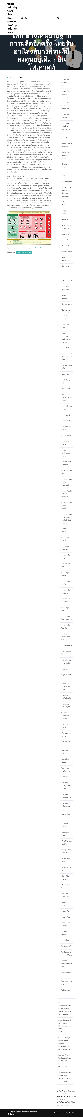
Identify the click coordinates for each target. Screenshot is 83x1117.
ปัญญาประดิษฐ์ (66, 669)
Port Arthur (65, 275)
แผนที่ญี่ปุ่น (65, 940)
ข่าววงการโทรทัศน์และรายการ (65, 453)
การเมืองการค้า (66, 389)
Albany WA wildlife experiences (65, 105)
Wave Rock (65, 348)
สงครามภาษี (65, 777)
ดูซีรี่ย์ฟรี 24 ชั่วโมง (64, 1091)
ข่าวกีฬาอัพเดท (66, 435)
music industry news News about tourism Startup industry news (12, 18)
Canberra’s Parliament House (65, 155)
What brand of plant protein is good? (66, 356)
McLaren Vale (66, 246)
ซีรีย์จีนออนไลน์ (62, 1097)
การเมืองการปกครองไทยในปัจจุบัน (66, 397)
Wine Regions (66, 374)
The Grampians (66, 304)
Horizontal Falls (66, 181)
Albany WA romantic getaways (65, 94)
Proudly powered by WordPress (65, 1113)
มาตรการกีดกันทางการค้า (64, 79)
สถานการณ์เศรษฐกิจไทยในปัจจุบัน (66, 786)
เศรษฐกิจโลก (65, 911)
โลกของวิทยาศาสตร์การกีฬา (66, 964)
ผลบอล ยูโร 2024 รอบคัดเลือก (65, 686)
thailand (38, 248)
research (31, 248)
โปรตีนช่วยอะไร (66, 946)
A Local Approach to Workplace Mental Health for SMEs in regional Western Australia (64, 1026)
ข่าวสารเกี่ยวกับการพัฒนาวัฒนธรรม (66, 494)
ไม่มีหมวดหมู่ (65, 990)
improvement (15, 248)
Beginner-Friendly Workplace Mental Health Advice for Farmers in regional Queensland (65, 1061)
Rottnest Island (66, 281)
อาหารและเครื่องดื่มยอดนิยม (65, 806)
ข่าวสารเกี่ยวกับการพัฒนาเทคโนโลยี (66, 505)
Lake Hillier (65, 219)
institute (24, 248)
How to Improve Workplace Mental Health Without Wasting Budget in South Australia (64, 1008)
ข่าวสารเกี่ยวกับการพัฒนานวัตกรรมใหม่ (66, 482)
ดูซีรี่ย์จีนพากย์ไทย (63, 1102)
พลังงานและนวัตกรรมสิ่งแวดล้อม (65, 715)
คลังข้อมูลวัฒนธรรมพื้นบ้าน (65, 637)
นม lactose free (66, 645)
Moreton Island (66, 252)
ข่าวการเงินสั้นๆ (66, 421)
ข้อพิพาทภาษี (65, 415)
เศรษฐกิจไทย (65, 917)
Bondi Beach (65, 138)
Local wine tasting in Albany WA (65, 237)
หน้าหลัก (24, 18)
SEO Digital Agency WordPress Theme (21, 1112)
